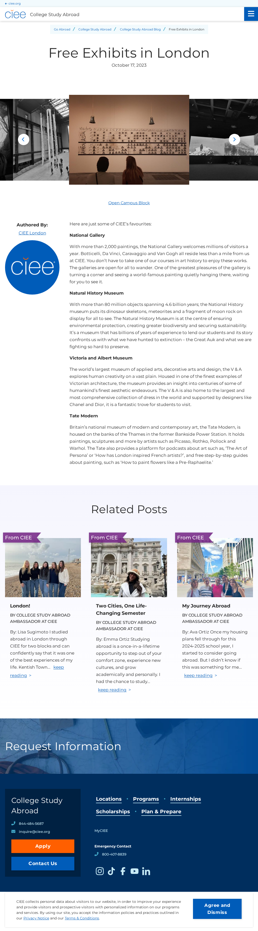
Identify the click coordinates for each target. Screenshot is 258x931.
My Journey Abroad (206, 606)
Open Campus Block (129, 202)
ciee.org (15, 3)
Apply (43, 846)
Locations (109, 799)
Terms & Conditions (82, 918)
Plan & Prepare (161, 811)
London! (20, 606)
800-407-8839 (114, 854)
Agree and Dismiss (217, 909)
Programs (146, 799)
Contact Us (42, 863)
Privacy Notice (36, 918)
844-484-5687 (31, 823)
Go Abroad (62, 29)
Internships (185, 799)
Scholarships (113, 811)
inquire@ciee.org (34, 831)
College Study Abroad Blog (140, 29)
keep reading (112, 689)
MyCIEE (101, 830)
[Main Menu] (251, 14)
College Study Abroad (94, 29)
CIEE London (32, 232)
